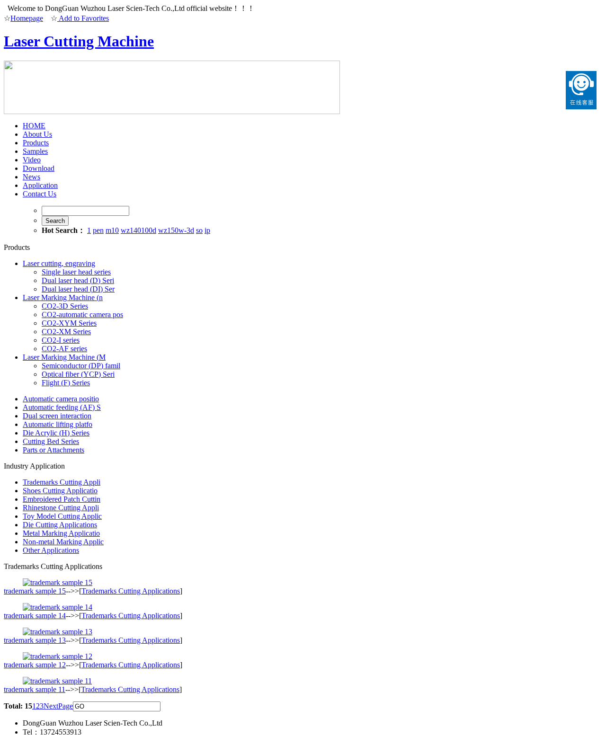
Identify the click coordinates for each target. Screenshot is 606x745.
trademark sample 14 (35, 616)
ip (207, 230)
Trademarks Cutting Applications (130, 591)
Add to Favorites (83, 18)
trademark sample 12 (35, 665)
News (31, 177)
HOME (34, 126)
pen (98, 230)
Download (38, 168)
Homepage (26, 18)
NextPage (58, 706)
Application (40, 185)
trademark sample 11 (34, 689)
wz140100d (138, 230)
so (199, 230)
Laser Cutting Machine (79, 41)
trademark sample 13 (35, 640)
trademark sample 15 (35, 591)
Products (36, 143)
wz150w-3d (176, 230)
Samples (35, 151)
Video (32, 160)
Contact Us (39, 194)
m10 (112, 230)
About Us (37, 134)
